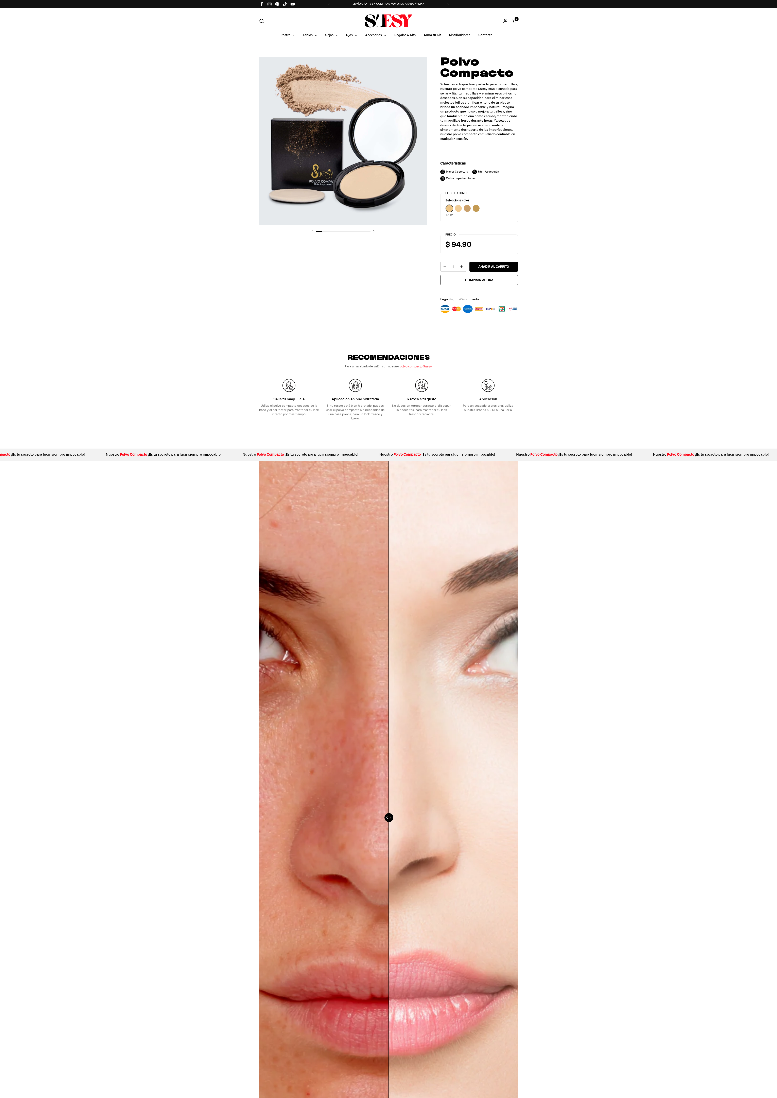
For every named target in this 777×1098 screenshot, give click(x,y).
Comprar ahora (479, 280)
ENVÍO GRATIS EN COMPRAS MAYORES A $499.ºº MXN (388, 3)
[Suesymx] (388, 21)
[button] (261, 20)
